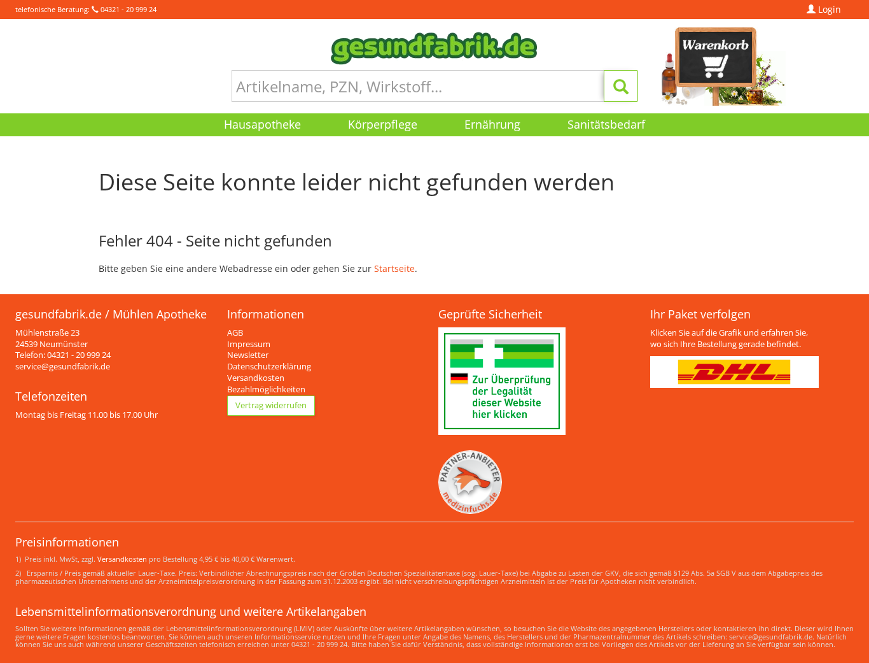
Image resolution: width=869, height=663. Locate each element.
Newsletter (247, 355)
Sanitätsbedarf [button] (606, 124)
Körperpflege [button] (382, 124)
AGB (235, 332)
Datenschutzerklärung (269, 366)
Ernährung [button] (492, 124)
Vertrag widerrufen (271, 405)
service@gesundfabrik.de (62, 366)
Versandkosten (255, 378)
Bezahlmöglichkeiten (266, 389)
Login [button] (828, 9)
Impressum (248, 344)
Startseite (394, 268)
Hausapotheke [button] (262, 124)
